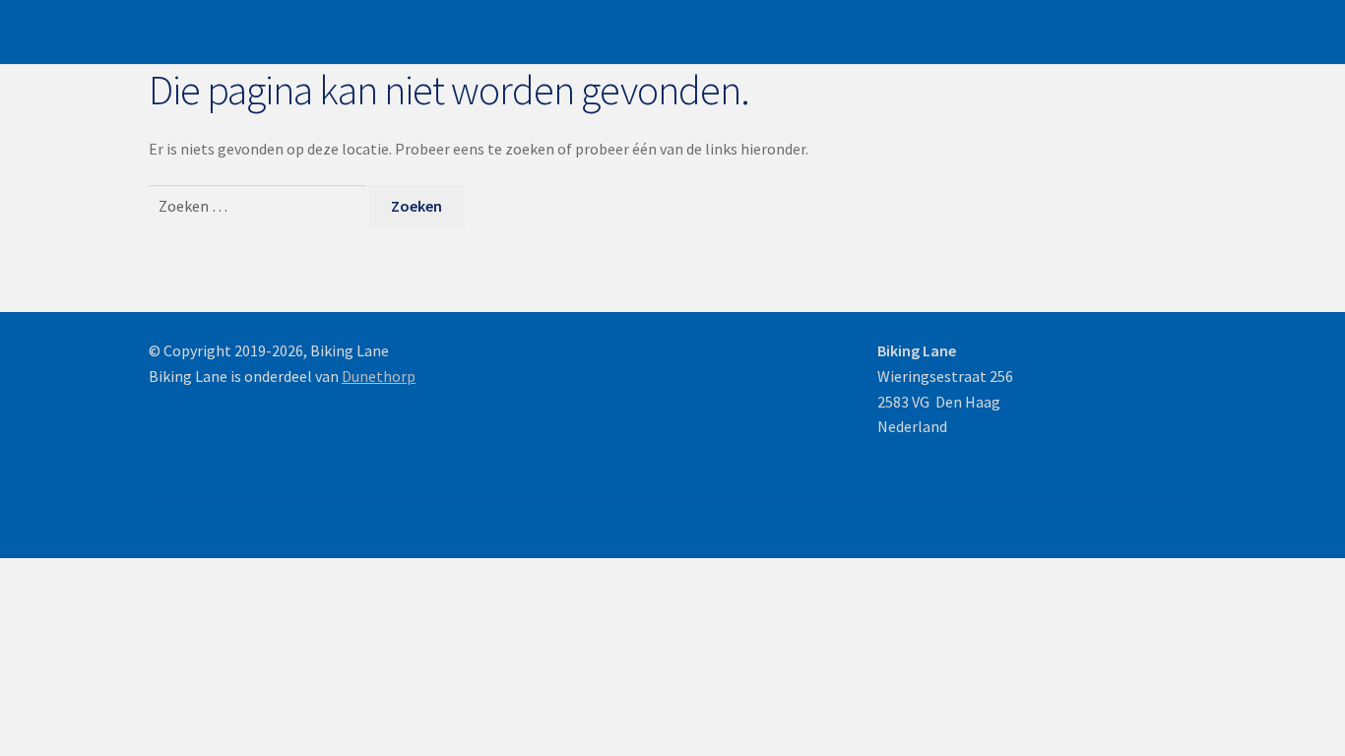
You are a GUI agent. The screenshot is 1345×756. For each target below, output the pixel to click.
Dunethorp (379, 376)
